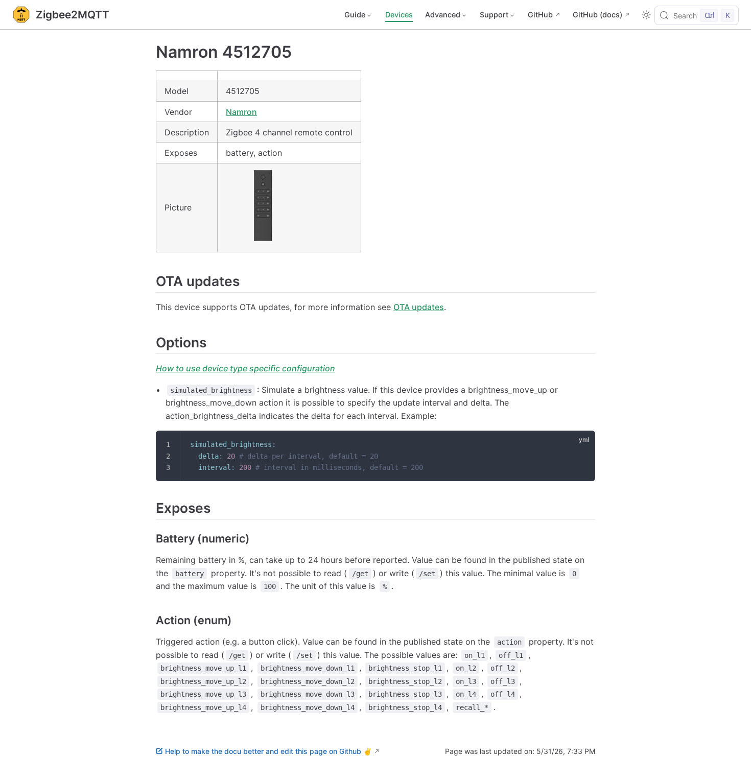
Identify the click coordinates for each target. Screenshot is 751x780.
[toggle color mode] (646, 14)
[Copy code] (581, 445)
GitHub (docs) (597, 14)
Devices (399, 14)
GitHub (540, 14)
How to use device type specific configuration (245, 368)
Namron (241, 112)
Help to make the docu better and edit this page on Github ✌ (268, 751)
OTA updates (418, 307)
